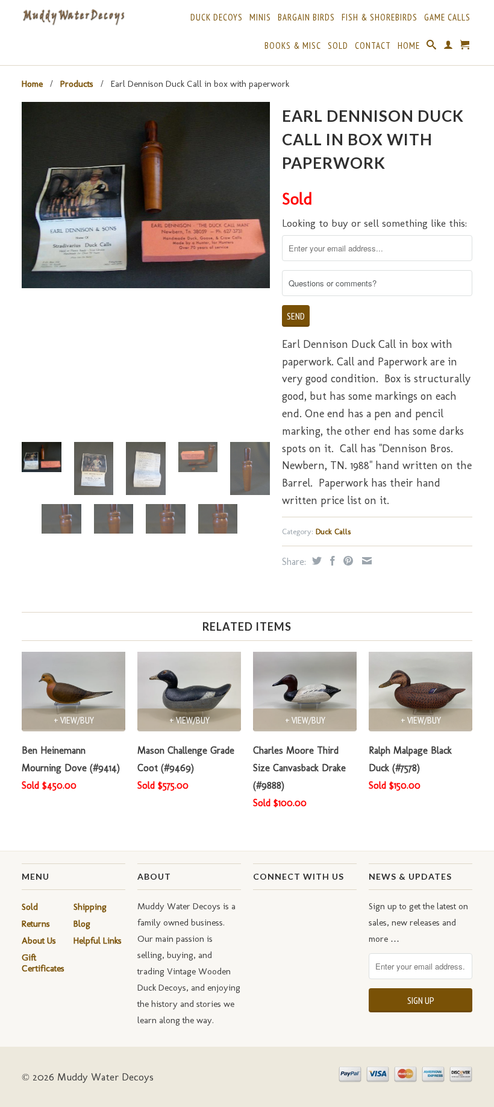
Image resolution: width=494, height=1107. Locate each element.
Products (76, 83)
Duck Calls (333, 531)
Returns (36, 923)
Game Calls (447, 17)
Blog (81, 923)
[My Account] (448, 47)
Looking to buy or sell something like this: (374, 223)
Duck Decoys (216, 17)
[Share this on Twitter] (315, 561)
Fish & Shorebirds (379, 17)
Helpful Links (97, 940)
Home (409, 45)
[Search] (432, 47)
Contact (373, 45)
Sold (338, 45)
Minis (260, 17)
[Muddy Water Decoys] (73, 17)
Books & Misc (292, 45)
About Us (39, 940)
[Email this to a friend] (365, 561)
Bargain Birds (306, 17)
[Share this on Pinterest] (346, 561)
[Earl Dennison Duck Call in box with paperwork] (146, 195)
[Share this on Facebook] (331, 561)
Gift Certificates (43, 963)
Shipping (90, 906)
